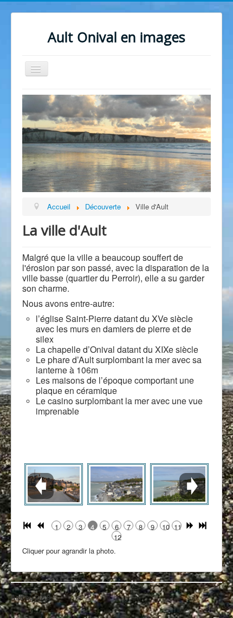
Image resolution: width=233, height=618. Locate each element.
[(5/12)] (116, 484)
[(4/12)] (53, 484)
